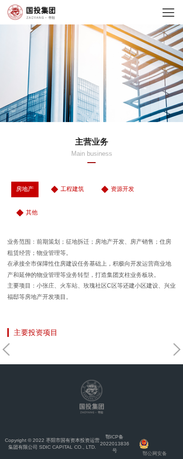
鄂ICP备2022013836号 (114, 443)
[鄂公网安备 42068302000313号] (153, 444)
